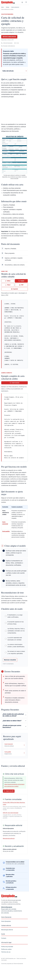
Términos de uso (5, 952)
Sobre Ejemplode (6, 921)
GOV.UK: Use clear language (10, 812)
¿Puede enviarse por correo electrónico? (12, 726)
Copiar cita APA (10, 791)
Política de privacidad (7, 946)
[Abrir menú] (26, 2)
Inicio (2, 7)
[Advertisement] (15, 110)
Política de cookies (6, 949)
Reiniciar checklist (10, 660)
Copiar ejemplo (15, 382)
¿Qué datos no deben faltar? (12, 720)
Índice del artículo (8, 71)
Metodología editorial (8, 838)
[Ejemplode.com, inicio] (10, 2)
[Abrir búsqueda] (22, 2)
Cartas (7, 7)
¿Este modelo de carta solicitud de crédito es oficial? (13, 715)
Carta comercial (15, 7)
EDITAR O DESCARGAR (9, 36)
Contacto (3, 938)
